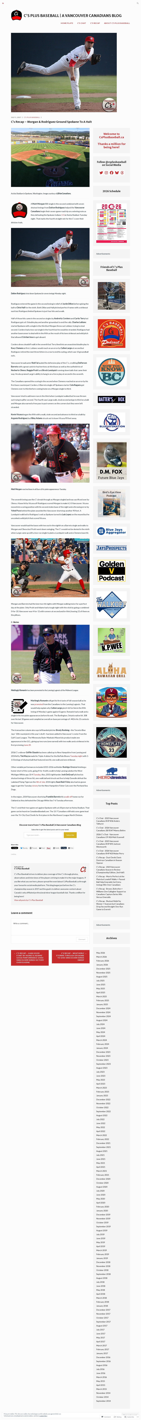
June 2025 (100, 984)
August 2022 (101, 1115)
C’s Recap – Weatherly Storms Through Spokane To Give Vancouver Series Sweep (70, 956)
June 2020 (100, 1194)
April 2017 (100, 1341)
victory (35, 785)
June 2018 (100, 1286)
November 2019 (103, 1218)
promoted (38, 704)
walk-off (68, 796)
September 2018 (103, 1274)
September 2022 (103, 1111)
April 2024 (100, 1036)
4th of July (40, 782)
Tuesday (37, 774)
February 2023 (102, 1091)
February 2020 (102, 1206)
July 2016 (100, 1369)
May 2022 (100, 1127)
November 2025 (103, 972)
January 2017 (102, 1353)
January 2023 (102, 1095)
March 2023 (101, 1087)
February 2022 (102, 1139)
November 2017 (103, 1314)
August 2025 (101, 976)
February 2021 (102, 1175)
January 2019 (102, 1258)
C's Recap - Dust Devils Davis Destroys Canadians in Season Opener (109, 860)
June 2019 (100, 1238)
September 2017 (103, 1321)
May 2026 (100, 953)
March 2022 (101, 1135)
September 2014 (103, 1401)
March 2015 (101, 1389)
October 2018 (102, 1270)
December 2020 (103, 1179)
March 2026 (101, 957)
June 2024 (100, 1028)
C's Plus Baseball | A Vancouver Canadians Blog (73, 15)
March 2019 (101, 1250)
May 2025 (100, 988)
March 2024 (101, 1040)
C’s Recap (95, 23)
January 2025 (102, 1004)
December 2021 (103, 1143)
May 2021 (100, 1163)
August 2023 (101, 1068)
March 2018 (101, 1298)
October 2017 (102, 1318)
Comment (81, 939)
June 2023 (100, 1076)
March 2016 (101, 1377)
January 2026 (102, 964)
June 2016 (100, 1373)
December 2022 (103, 1099)
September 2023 (103, 1064)
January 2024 (102, 1048)
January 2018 (102, 1306)
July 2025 (100, 980)
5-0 (62, 215)
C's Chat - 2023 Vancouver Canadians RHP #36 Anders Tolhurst (108, 821)
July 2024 (100, 1024)
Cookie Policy (43, 1416)
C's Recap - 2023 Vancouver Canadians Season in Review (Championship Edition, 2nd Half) (110, 870)
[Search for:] (137, 3)
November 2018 (103, 1266)
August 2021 (101, 1151)
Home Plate (67, 23)
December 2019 (103, 1214)
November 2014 (103, 1393)
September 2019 (103, 1226)
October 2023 (102, 1060)
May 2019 (100, 1242)
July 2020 (100, 1191)
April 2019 (100, 1246)
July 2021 (100, 1155)
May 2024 (100, 1032)
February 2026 (102, 960)
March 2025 (101, 996)
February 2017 (102, 1349)
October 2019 (102, 1222)
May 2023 (100, 1080)
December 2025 (103, 968)
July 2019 (100, 1234)
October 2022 (102, 1107)
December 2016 (103, 1357)
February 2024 (102, 1044)
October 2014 (102, 1397)
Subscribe (70, 835)
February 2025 (102, 1000)
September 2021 (103, 1147)
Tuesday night (76, 756)
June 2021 (100, 1159)
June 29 (27, 745)
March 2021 (101, 1171)
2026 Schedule (112, 191)
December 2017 (103, 1310)
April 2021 (100, 1167)
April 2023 (100, 1083)
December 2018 (103, 1262)
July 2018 (100, 1282)
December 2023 (103, 1052)
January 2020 (102, 1210)
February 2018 (102, 1302)
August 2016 (101, 1365)
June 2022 (100, 1123)
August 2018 (101, 1278)
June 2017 (100, 1333)
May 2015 (100, 1381)
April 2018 (100, 1294)
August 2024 (101, 1020)
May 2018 (100, 1290)
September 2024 (103, 1016)
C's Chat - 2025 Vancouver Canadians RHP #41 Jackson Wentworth (108, 844)
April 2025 (100, 992)
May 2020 (100, 1198)
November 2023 (103, 1056)
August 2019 (101, 1230)
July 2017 (100, 1329)
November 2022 (103, 1103)
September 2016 (103, 1361)
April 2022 (100, 1131)
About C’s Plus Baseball (117, 23)
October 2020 (102, 1183)
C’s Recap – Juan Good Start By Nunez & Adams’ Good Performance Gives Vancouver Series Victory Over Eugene (30, 957)
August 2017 (101, 1325)
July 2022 (100, 1119)
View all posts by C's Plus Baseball (28, 900)
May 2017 (100, 1337)
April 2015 (100, 1385)
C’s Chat (81, 23)
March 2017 (101, 1345)
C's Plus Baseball (32, 117)
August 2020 (101, 1187)
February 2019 (102, 1254)
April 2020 (100, 1202)
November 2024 (103, 1012)
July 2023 (100, 1072)
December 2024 (103, 1008)
